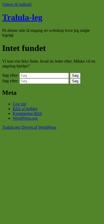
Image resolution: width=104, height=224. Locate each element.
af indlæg (25, 108)
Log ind (19, 104)
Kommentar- (27, 113)
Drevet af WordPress (38, 127)
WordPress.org (25, 118)
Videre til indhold (16, 4)
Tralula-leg (22, 17)
